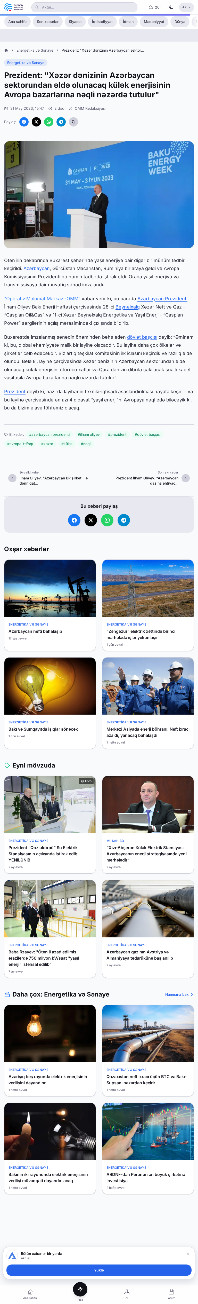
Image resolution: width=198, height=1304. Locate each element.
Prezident (15, 391)
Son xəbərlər (48, 21)
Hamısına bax (177, 994)
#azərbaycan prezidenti (49, 434)
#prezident (117, 434)
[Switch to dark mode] (171, 7)
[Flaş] (80, 1289)
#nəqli (86, 443)
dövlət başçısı (142, 337)
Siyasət (75, 21)
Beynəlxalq (128, 307)
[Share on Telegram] (61, 122)
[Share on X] (36, 122)
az (184, 7)
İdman (128, 21)
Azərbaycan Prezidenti (162, 298)
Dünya (180, 21)
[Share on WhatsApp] (48, 122)
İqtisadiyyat (102, 21)
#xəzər (47, 443)
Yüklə (99, 1270)
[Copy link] (73, 122)
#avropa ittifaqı (20, 443)
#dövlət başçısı (147, 434)
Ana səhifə (17, 21)
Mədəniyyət (154, 21)
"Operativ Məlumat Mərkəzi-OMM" (42, 298)
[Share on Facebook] (24, 122)
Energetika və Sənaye (34, 50)
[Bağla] (188, 1253)
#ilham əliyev (89, 434)
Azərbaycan (36, 268)
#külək (67, 443)
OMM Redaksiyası (90, 108)
